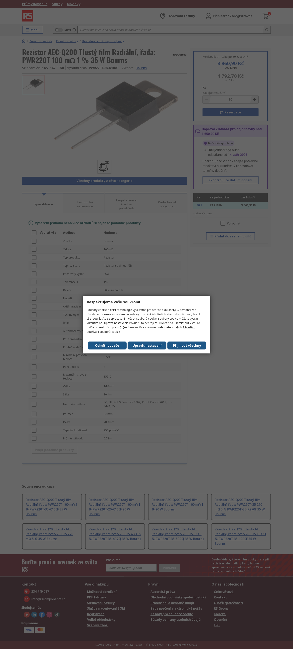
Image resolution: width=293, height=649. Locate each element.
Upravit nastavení (147, 345)
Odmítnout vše (107, 345)
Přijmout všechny (187, 345)
